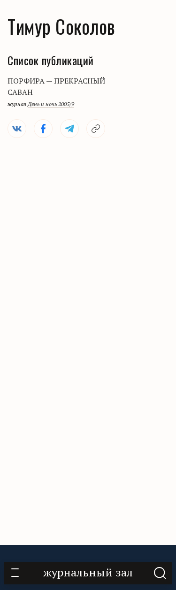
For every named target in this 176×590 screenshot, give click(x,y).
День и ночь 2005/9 (51, 103)
